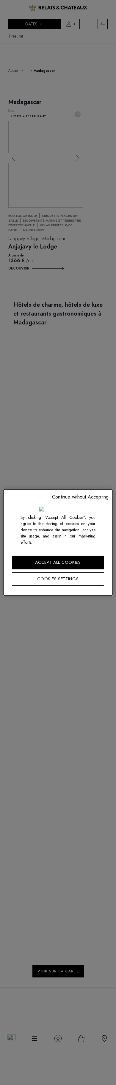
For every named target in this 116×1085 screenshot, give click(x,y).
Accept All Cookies (58, 562)
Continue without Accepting (80, 496)
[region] (58, 542)
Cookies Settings (58, 579)
